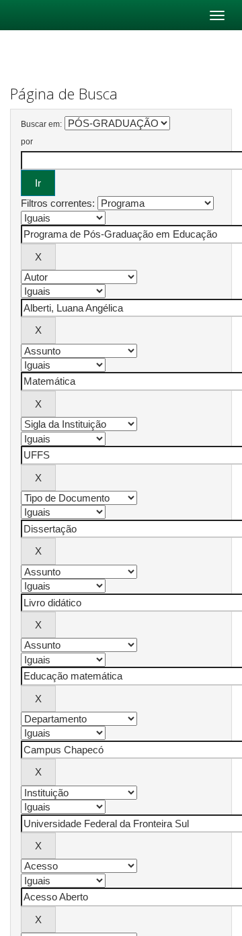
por (27, 141)
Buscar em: (41, 124)
